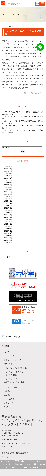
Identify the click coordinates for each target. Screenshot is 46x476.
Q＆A (6, 407)
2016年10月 (8, 180)
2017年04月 (8, 173)
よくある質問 (9, 399)
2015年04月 (8, 219)
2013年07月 (8, 240)
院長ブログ (9, 257)
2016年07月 (8, 185)
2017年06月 (8, 169)
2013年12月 (8, 231)
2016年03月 (8, 194)
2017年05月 (8, 171)
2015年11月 (8, 203)
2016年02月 (8, 196)
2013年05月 (8, 242)
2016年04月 (8, 192)
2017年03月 (8, 176)
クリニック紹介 (10, 356)
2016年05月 (8, 189)
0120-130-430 (12, 439)
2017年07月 (8, 166)
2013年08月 (8, 238)
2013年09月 (8, 235)
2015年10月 (8, 206)
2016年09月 (8, 183)
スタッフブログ (10, 403)
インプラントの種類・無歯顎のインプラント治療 (14, 380)
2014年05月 (8, 229)
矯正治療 (7, 391)
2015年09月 (8, 208)
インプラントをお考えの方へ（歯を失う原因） (15, 373)
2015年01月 (8, 226)
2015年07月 (8, 212)
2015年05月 (8, 217)
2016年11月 (8, 178)
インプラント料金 (11, 387)
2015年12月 (8, 201)
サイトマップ (6, 457)
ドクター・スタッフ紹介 (13, 360)
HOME (6, 352)
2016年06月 (8, 187)
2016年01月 (8, 199)
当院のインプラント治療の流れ (16, 368)
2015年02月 (8, 224)
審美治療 (7, 395)
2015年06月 (8, 215)
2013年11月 (8, 233)
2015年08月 (8, 210)
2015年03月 (8, 222)
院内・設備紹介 (10, 364)
